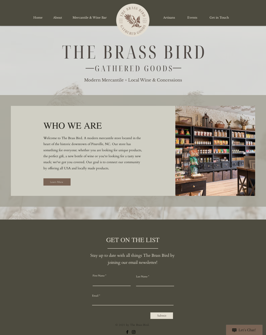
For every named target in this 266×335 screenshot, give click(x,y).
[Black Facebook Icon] (127, 332)
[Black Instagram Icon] (133, 332)
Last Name (141, 276)
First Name (99, 275)
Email (95, 296)
